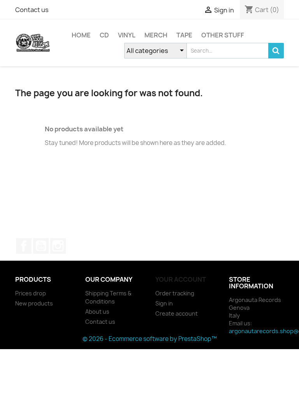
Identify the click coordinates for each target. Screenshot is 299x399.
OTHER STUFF (222, 35)
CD (104, 35)
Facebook (24, 246)
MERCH (155, 35)
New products (34, 303)
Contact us (32, 9)
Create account (176, 313)
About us (97, 311)
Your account (180, 279)
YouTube (41, 246)
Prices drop (30, 293)
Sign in (164, 303)
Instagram (58, 246)
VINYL (126, 35)
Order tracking (174, 293)
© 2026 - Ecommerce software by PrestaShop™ (150, 339)
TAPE (184, 35)
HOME (81, 35)
